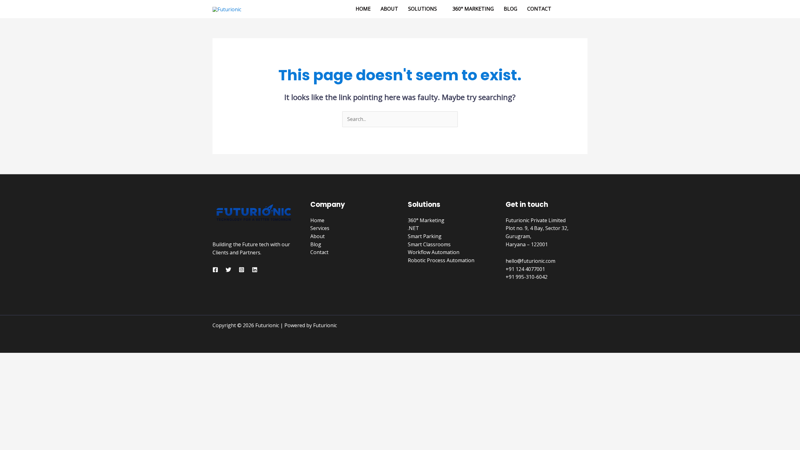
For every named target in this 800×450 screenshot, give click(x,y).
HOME (363, 8)
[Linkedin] (255, 269)
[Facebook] (215, 269)
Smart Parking (425, 236)
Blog (315, 244)
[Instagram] (241, 269)
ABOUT (389, 8)
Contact (319, 252)
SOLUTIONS (422, 8)
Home (317, 220)
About (317, 236)
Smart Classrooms (429, 244)
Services (319, 228)
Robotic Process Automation (441, 260)
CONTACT (539, 8)
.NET (413, 228)
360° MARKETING (473, 8)
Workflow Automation (433, 252)
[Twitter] (228, 269)
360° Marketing (426, 220)
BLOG (510, 8)
